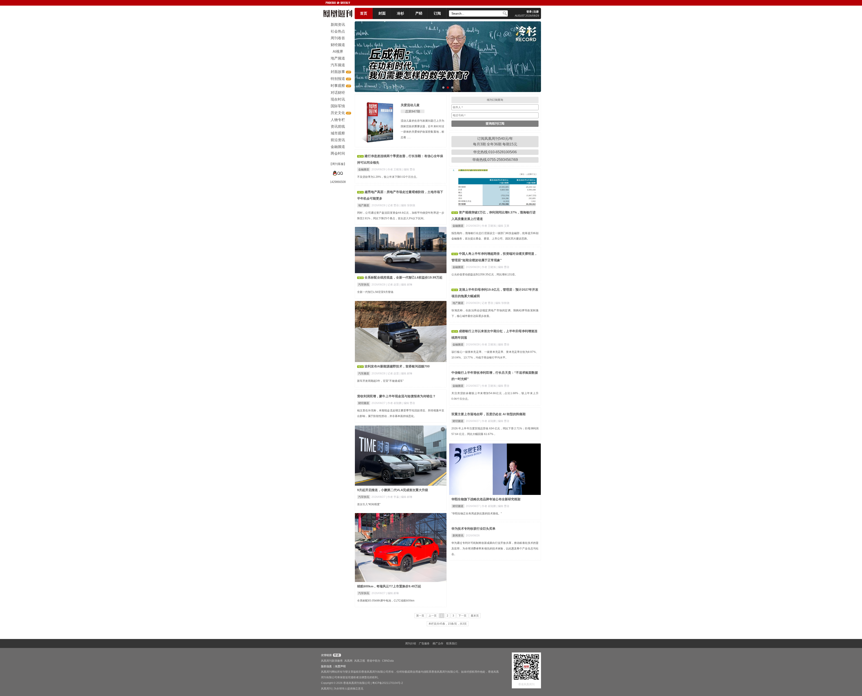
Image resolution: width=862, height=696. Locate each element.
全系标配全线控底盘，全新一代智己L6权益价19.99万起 (403, 277)
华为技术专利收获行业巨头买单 (473, 528)
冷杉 (400, 13)
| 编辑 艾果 (503, 225)
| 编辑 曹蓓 (408, 169)
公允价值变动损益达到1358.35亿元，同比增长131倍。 (484, 274)
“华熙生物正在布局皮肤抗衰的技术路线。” (476, 513)
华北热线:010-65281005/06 (495, 152)
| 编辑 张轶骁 (407, 205)
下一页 (462, 615)
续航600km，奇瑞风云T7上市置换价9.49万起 (389, 586)
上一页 (433, 615)
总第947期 (412, 111)
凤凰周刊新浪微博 (332, 660)
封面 (382, 13)
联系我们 (451, 643)
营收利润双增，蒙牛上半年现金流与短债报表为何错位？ (396, 396)
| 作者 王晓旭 (394, 169)
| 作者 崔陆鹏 (394, 403)
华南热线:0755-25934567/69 (495, 160)
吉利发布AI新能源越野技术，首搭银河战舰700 (397, 366)
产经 (418, 13)
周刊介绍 (410, 643)
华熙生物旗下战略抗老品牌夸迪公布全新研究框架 (486, 499)
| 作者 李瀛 (393, 496)
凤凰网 (348, 660)
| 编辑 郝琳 (406, 284)
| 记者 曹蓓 (393, 205)
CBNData (388, 660)
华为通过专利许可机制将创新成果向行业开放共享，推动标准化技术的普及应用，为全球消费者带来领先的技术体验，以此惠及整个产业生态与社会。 (495, 548)
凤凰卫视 (359, 660)
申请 (336, 655)
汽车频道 (363, 373)
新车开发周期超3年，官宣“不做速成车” (380, 380)
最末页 (475, 615)
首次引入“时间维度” (368, 504)
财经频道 (363, 403)
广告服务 (424, 643)
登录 (529, 11)
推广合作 (438, 643)
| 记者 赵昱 (393, 284)
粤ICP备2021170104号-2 (387, 683)
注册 (536, 11)
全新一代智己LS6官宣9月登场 (375, 292)
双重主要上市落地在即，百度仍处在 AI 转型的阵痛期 (488, 414)
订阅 (437, 13)
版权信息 (326, 666)
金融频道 (363, 169)
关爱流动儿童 (410, 105)
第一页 (420, 615)
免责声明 (340, 666)
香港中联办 (373, 660)
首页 (363, 13)
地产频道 (363, 205)
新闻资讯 (458, 535)
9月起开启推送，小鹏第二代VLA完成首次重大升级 (392, 490)
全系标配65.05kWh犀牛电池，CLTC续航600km (385, 600)
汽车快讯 (363, 284)
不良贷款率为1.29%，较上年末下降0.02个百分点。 (388, 176)
